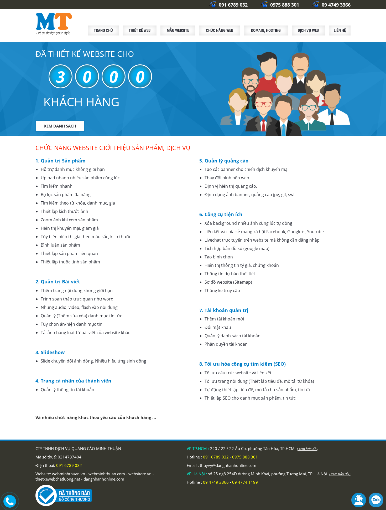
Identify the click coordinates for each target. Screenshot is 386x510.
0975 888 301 (284, 5)
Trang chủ (103, 30)
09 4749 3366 (335, 5)
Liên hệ (340, 30)
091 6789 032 (232, 5)
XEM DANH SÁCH (60, 126)
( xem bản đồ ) (307, 448)
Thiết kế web (139, 30)
